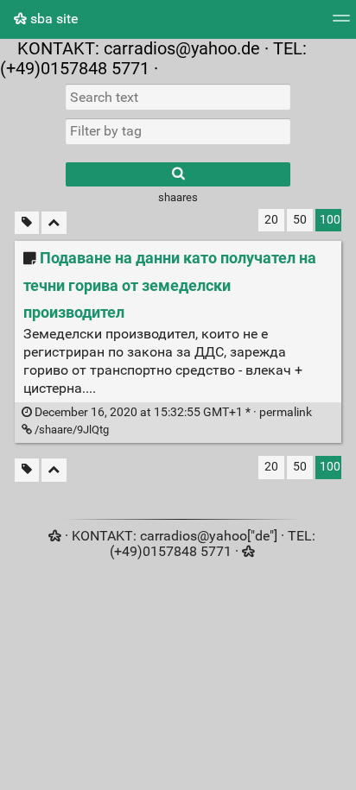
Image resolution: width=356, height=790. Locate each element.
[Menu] (341, 23)
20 (271, 219)
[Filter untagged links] (27, 223)
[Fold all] (54, 223)
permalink (172, 412)
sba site (52, 18)
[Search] (178, 174)
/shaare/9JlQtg (70, 429)
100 (330, 219)
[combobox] (178, 131)
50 (300, 219)
